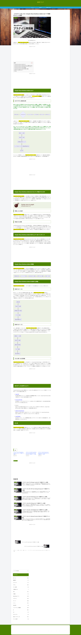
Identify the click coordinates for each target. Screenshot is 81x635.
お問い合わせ (54, 630)
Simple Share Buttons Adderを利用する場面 (21, 68)
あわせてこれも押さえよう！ (19, 69)
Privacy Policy (62, 630)
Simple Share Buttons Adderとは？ (20, 64)
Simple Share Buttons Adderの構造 (20, 67)
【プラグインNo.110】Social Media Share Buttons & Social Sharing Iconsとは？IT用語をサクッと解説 (31, 453)
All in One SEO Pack (18, 399)
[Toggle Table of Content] (31, 63)
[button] (28, 570)
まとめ (16, 71)
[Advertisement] (32, 53)
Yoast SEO (17, 394)
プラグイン (15, 460)
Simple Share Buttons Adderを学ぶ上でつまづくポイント (23, 66)
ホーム (50, 630)
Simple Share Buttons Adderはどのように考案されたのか (23, 65)
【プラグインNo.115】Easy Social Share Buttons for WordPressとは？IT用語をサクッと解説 (43, 453)
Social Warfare (17, 416)
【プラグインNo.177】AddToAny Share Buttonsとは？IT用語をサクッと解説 (19, 453)
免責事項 (66, 630)
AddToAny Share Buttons (19, 410)
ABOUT (58, 630)
